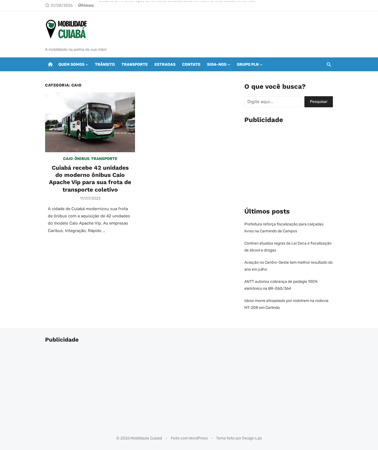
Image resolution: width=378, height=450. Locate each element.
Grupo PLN (248, 64)
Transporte (134, 64)
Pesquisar (318, 101)
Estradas (164, 64)
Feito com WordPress (189, 438)
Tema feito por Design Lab (239, 438)
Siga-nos (216, 64)
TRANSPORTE (104, 158)
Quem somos (71, 64)
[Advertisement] (288, 164)
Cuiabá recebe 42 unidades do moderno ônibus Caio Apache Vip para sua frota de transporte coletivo (90, 178)
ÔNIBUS (81, 158)
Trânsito (105, 64)
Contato (191, 64)
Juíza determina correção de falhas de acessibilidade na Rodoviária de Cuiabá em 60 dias (177, 5)
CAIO (68, 158)
